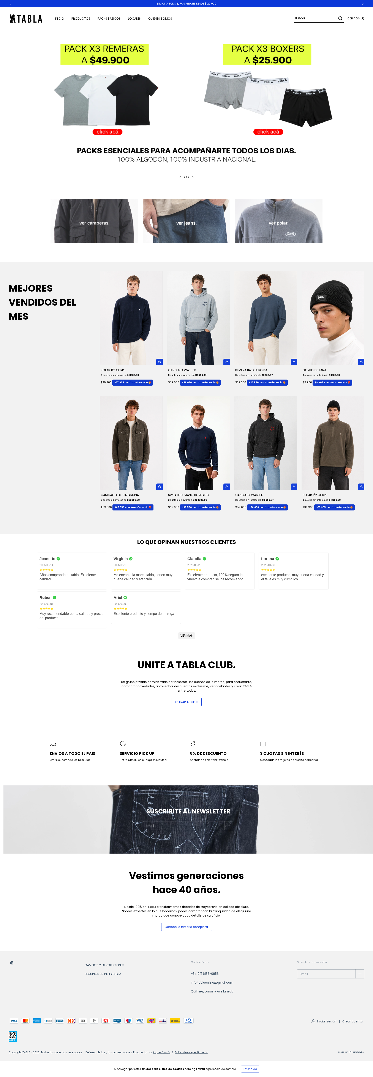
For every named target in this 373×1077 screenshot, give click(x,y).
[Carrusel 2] (186, 100)
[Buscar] (340, 18)
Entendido (250, 1069)
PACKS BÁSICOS (109, 18)
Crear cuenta (352, 1021)
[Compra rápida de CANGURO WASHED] (226, 362)
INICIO (59, 18)
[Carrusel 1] (94, 221)
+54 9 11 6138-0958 (205, 974)
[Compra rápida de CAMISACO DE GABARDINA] (159, 487)
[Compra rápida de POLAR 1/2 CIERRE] (159, 362)
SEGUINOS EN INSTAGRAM (103, 974)
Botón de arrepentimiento (191, 1052)
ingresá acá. (161, 1052)
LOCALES (134, 18)
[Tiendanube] (350, 1052)
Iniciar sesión (326, 1021)
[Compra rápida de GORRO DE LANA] (361, 362)
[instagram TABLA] (12, 963)
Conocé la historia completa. (187, 927)
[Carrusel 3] (278, 221)
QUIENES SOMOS (160, 18)
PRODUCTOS (80, 18)
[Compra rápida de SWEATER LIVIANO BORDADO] (226, 487)
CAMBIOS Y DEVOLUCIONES (104, 965)
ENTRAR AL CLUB (186, 702)
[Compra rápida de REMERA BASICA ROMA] (294, 362)
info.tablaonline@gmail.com (212, 982)
